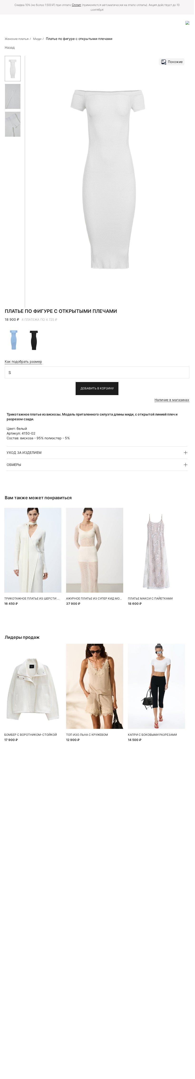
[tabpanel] (32, 550)
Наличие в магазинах (172, 400)
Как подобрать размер (23, 361)
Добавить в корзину (97, 388)
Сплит (76, 5)
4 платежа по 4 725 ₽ (39, 319)
